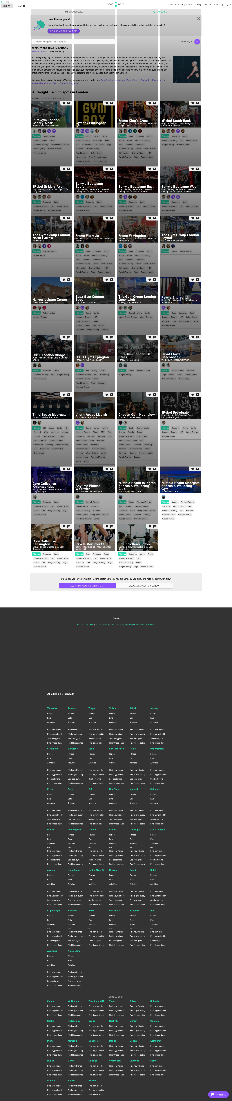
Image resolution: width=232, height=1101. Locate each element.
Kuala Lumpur (157, 829)
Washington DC (96, 1001)
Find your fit (177, 4)
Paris (70, 789)
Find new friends (54, 729)
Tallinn (112, 708)
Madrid (112, 1040)
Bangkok (134, 910)
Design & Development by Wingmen (141, 624)
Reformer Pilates (168, 514)
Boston (51, 1080)
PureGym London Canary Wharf (116, 80)
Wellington (73, 1001)
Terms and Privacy (102, 624)
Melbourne (155, 789)
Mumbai (134, 789)
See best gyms (53, 738)
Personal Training (187, 502)
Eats (49, 717)
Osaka (91, 1020)
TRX (43, 562)
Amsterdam (74, 950)
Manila (50, 829)
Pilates (36, 562)
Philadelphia (74, 1020)
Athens (92, 1080)
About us (85, 624)
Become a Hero (213, 4)
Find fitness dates (54, 742)
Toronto (72, 708)
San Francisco (116, 748)
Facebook (114, 624)
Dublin (50, 1060)
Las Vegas (135, 829)
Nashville (114, 1020)
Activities (51, 722)
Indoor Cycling (62, 558)
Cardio (56, 554)
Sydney (154, 708)
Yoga (65, 562)
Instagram (123, 624)
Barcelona (114, 910)
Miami (50, 1040)
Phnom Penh (157, 748)
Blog (199, 4)
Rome (133, 748)
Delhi (153, 870)
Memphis (72, 1040)
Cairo (153, 1060)
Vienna (112, 1001)
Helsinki (113, 870)
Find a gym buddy (55, 734)
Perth (50, 789)
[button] (218, 1094)
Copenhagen (54, 910)
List (7, 6)
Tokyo (91, 708)
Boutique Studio (39, 566)
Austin (71, 1080)
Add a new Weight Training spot (87, 585)
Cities (189, 4)
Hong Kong (74, 870)
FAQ (78, 624)
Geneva (133, 1040)
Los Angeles (74, 829)
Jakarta (51, 870)
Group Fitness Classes (182, 506)
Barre (88, 554)
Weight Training (168, 518)
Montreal (154, 1020)
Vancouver (52, 708)
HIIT (181, 510)
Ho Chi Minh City (97, 870)
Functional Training (169, 510)
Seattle (50, 1020)
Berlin (91, 910)
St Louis (154, 1001)
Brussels (72, 910)
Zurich (50, 1001)
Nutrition (175, 502)
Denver (71, 1060)
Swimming (166, 506)
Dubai (133, 870)
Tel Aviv (134, 1001)
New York (114, 789)
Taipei (133, 708)
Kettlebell (189, 510)
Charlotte (134, 1060)
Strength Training (184, 514)
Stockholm (52, 748)
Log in (228, 4)
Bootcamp (47, 554)
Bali (152, 910)
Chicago (92, 1060)
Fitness (165, 502)
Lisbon (112, 829)
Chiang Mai (115, 1060)
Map (22, 6)
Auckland (52, 950)
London (92, 829)
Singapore (73, 748)
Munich (133, 1020)
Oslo (90, 789)
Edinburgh (155, 1040)
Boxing (142, 554)
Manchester (94, 1040)
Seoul (91, 748)
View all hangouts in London (144, 585)
